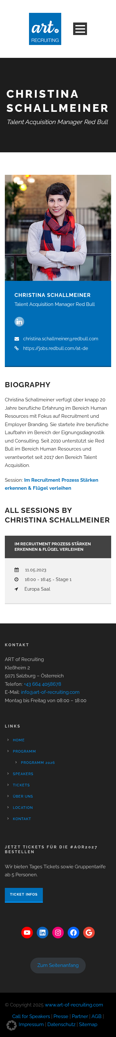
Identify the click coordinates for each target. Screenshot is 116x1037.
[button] (11, 1025)
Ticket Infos (24, 894)
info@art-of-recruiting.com (50, 692)
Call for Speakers (31, 1016)
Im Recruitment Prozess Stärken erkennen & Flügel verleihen (53, 546)
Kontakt (22, 819)
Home (19, 740)
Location (23, 808)
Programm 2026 (38, 763)
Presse (60, 1016)
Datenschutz (61, 1024)
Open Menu (80, 28)
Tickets (21, 785)
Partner (80, 1016)
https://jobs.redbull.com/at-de (55, 348)
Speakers (23, 774)
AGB (97, 1016)
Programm (24, 751)
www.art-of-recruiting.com (74, 1005)
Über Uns (23, 796)
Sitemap (88, 1024)
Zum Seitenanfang (58, 965)
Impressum (31, 1024)
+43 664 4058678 (42, 684)
